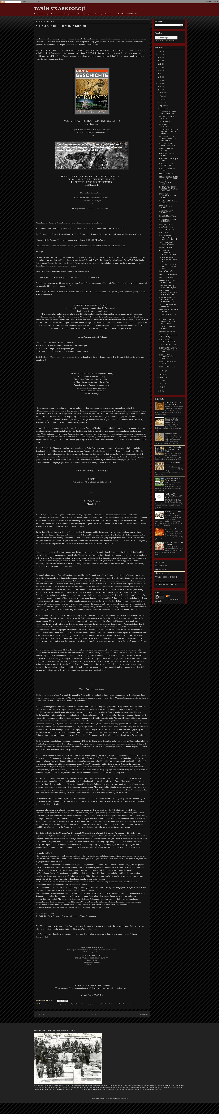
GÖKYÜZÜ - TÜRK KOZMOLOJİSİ (166, 165)
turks (128, 1004)
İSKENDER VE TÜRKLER (91, 962)
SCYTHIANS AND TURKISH (165, 207)
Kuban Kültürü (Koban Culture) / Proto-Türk (167, 341)
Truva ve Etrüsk (92, 960)
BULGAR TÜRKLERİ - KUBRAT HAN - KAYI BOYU (91, 958)
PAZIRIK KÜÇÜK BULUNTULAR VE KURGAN (167, 357)
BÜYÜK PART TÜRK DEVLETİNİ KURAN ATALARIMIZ (167, 138)
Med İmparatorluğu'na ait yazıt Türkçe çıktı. (173, 403)
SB (169, 596)
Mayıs (162, 374)
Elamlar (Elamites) (165, 247)
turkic (113, 1004)
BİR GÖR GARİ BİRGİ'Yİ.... (164, 126)
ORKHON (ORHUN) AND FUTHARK (168, 202)
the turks (108, 1004)
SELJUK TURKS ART (166, 174)
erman (58, 1004)
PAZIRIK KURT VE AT (167, 367)
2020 (160, 70)
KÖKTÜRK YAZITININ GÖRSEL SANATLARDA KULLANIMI (168, 189)
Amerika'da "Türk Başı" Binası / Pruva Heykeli (167, 287)
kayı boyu (87, 1004)
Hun (74, 1004)
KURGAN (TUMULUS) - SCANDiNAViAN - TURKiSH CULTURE (167, 299)
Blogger (107, 1098)
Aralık (162, 93)
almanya (44, 1004)
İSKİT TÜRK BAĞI (166, 271)
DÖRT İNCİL (163, 232)
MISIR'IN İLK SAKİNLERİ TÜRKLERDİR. (168, 281)
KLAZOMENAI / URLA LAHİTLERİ (167, 220)
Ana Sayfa (92, 1014)
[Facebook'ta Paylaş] (65, 1001)
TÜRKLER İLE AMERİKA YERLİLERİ (168, 305)
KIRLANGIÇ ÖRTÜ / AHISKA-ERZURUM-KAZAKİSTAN (167, 321)
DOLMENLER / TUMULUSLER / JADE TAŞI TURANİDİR (168, 292)
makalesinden (67, 356)
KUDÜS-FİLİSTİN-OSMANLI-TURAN (166, 228)
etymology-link (90, 928)
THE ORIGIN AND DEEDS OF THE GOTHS (91, 481)
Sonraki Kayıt (41, 1014)
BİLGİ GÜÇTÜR (161, 566)
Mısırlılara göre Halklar (167, 332)
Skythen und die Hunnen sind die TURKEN (93, 208)
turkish (118, 1004)
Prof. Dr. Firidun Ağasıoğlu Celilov (92, 952)
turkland (123, 1004)
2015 (160, 87)
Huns (78, 1004)
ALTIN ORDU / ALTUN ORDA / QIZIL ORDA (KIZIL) (167, 266)
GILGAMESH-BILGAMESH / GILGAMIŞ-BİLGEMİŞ (168, 252)
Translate (172, 40)
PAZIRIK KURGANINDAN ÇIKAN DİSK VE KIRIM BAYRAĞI (168, 350)
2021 (160, 67)
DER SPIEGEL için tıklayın (91, 192)
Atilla (49, 1004)
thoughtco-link (42, 936)
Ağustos (162, 106)
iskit (81, 1004)
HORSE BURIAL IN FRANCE (166, 149)
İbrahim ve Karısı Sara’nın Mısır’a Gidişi (168, 336)
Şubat (162, 384)
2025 (160, 54)
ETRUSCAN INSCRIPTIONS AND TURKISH (167, 196)
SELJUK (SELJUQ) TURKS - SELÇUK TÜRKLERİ (168, 178)
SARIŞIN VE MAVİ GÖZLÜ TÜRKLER (166, 243)
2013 (160, 391)
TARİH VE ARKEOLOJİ (59, 8)
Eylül (162, 102)
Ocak (162, 387)
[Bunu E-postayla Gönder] (58, 1001)
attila (53, 1004)
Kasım (162, 96)
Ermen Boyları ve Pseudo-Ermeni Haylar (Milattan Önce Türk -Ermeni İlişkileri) (91, 950)
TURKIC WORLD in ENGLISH (166, 577)
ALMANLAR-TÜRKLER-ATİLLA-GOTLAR (168, 112)
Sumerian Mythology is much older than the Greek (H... (168, 259)
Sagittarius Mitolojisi (166, 224)
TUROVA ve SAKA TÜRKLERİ (166, 584)
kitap (106, 311)
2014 (160, 90)
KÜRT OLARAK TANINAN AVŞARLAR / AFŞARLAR (173, 496)
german (62, 1004)
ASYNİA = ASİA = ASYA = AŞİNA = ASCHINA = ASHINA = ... (168, 132)
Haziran (162, 371)
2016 (160, 83)
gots (71, 1004)
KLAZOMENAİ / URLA (167, 216)
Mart (161, 380)
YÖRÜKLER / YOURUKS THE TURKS (173, 512)
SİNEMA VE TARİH (162, 573)
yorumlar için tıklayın (92, 200)
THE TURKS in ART (166, 122)
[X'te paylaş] (63, 1001)
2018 (160, 77)
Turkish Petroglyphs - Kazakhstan (166, 183)
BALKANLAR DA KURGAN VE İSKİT (167, 144)
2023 (160, 61)
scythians (102, 1004)
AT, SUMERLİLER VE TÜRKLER (167, 327)
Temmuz (163, 109)
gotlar (67, 1004)
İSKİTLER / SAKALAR (167, 277)
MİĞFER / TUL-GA (92, 964)
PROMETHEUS (160, 569)
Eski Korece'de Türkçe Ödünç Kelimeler (172, 479)
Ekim (162, 99)
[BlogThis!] (60, 1001)
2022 (160, 64)
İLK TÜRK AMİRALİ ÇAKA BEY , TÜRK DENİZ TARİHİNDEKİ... (168, 237)
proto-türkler (94, 1004)
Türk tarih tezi (134, 1004)
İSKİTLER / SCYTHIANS (168, 274)
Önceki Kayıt (143, 1014)
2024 (160, 58)
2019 (160, 74)
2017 (160, 80)
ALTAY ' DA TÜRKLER (167, 345)
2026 (160, 51)
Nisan (162, 377)
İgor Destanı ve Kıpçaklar (173, 529)
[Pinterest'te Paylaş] (67, 1001)
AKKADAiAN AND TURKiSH (166, 212)
